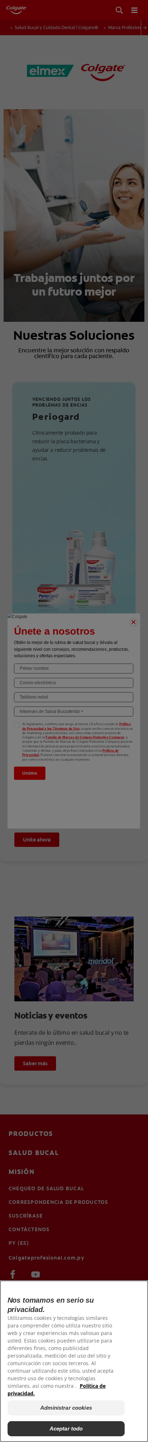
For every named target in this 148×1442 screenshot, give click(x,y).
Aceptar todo (66, 1428)
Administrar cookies (66, 1408)
